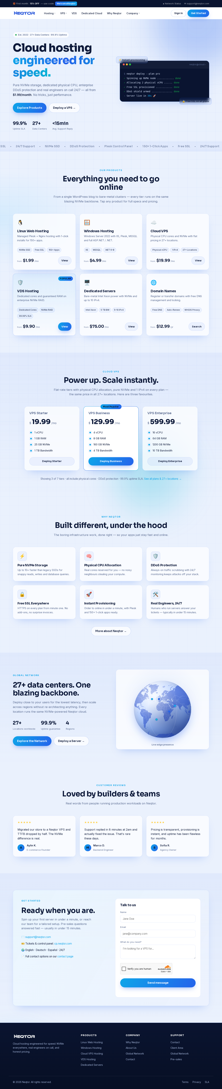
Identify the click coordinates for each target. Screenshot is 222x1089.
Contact (130, 1059)
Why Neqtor (114, 13)
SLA (207, 1082)
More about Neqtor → (111, 631)
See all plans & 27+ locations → (163, 478)
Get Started (198, 13)
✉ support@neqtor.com (196, 3)
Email (123, 927)
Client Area (176, 1047)
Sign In (178, 13)
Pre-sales (176, 1059)
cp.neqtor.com (63, 943)
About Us (131, 1047)
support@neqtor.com (38, 937)
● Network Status (172, 3)
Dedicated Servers (92, 1064)
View (64, 260)
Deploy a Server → (71, 741)
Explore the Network (32, 741)
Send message (158, 983)
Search (197, 326)
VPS (63, 13)
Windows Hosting (91, 1047)
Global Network (135, 1053)
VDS (74, 13)
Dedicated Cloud (92, 13)
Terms (185, 1082)
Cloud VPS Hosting (92, 1053)
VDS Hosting (88, 1059)
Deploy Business (111, 461)
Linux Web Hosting (92, 1042)
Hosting (49, 13)
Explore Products (29, 108)
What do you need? (131, 942)
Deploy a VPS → (64, 108)
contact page (65, 956)
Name (123, 912)
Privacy (197, 1082)
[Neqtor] (24, 13)
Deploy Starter (52, 461)
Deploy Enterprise (170, 461)
